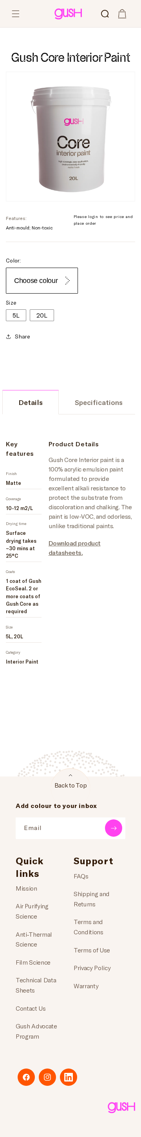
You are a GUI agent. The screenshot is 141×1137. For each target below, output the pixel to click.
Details (30, 402)
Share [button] (22, 336)
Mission (26, 888)
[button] (15, 13)
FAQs (81, 876)
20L (41, 315)
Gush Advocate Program (36, 1031)
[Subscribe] (113, 828)
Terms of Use (92, 950)
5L (16, 315)
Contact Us (31, 1008)
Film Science (33, 962)
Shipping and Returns (92, 899)
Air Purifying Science (32, 911)
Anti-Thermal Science (34, 939)
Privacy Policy (92, 967)
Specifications (99, 402)
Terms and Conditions (88, 926)
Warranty (86, 985)
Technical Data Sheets (36, 985)
